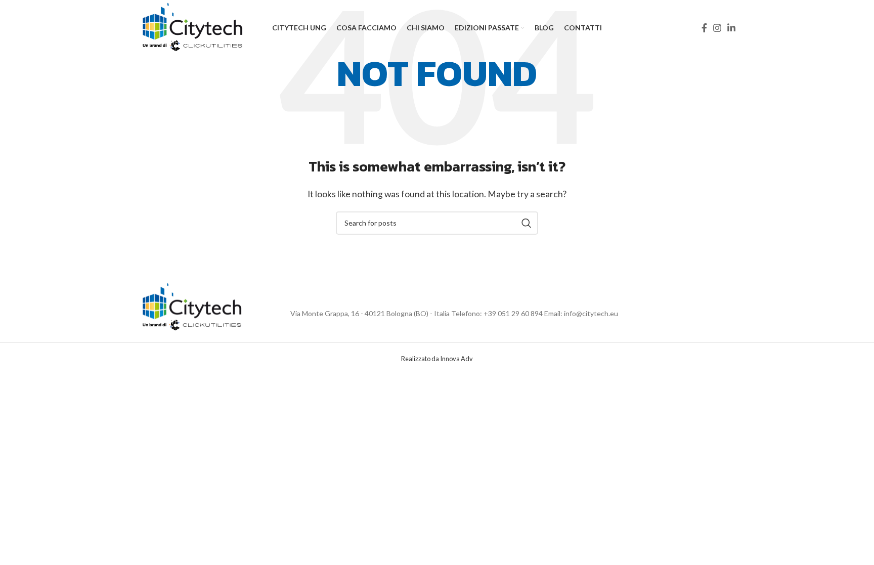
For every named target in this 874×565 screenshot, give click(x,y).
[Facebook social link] (704, 27)
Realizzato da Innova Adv (437, 359)
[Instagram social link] (717, 27)
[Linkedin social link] (731, 27)
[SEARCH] (526, 223)
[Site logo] (193, 26)
